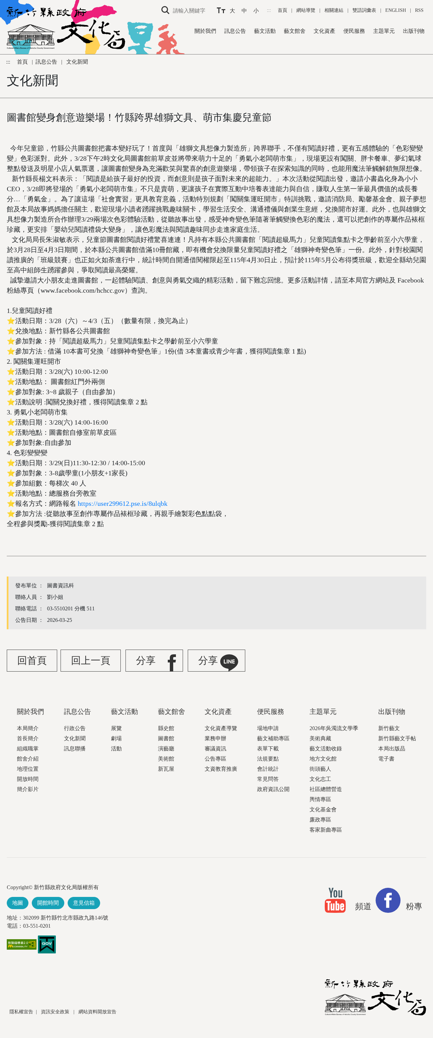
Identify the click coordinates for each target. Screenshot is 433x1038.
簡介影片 (28, 789)
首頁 (283, 10)
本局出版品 (391, 748)
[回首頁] (66, 28)
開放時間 (28, 779)
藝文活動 (265, 31)
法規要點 (268, 759)
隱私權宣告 (21, 1011)
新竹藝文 (389, 728)
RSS (419, 10)
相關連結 (333, 10)
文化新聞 (75, 738)
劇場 (116, 738)
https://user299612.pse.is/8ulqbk (122, 503)
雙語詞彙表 (364, 10)
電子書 (386, 759)
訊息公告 (235, 31)
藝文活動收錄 (326, 748)
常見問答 (268, 779)
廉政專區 (320, 819)
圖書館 (166, 738)
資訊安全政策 (56, 1011)
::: (269, 10)
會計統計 (268, 769)
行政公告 (75, 728)
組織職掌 (28, 748)
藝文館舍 (294, 31)
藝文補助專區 (273, 738)
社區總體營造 (326, 789)
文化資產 (324, 31)
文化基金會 (323, 809)
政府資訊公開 (273, 789)
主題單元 (384, 31)
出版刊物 (414, 31)
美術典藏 (320, 738)
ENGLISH (395, 10)
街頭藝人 (320, 769)
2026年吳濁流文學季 (334, 728)
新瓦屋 (166, 769)
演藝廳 (166, 748)
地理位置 (28, 769)
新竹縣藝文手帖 (397, 738)
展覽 (116, 728)
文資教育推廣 (221, 769)
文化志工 (320, 779)
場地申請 (268, 728)
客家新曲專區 (326, 830)
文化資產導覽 (221, 728)
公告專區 (215, 759)
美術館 (166, 759)
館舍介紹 (28, 759)
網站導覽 (306, 10)
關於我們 (205, 31)
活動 (116, 748)
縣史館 (166, 728)
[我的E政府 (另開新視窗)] (47, 943)
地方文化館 (323, 759)
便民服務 (354, 31)
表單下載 (268, 748)
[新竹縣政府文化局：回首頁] (375, 997)
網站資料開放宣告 (97, 1011)
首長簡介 (28, 738)
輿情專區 (320, 799)
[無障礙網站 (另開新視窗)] (22, 947)
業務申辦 (215, 738)
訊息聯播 (75, 748)
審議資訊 (215, 748)
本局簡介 (28, 728)
